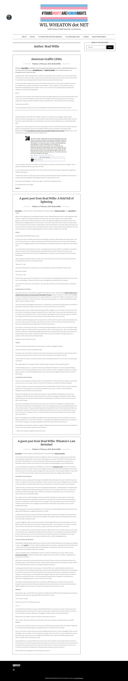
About (24, 37)
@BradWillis (71, 211)
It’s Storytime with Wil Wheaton (50, 37)
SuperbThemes (79, 678)
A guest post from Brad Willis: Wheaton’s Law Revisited (46, 442)
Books (32, 37)
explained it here (58, 466)
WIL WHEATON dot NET (64, 24)
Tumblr (86, 37)
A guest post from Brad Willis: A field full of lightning (46, 200)
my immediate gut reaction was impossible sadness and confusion (45, 130)
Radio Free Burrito (99, 37)
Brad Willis (25, 68)
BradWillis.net (37, 70)
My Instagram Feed (73, 37)
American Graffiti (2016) (46, 59)
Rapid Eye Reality (50, 70)
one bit (26, 545)
